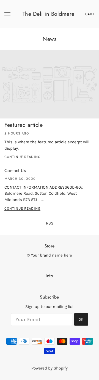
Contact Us (15, 170)
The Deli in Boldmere (49, 14)
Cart (90, 14)
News (49, 39)
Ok (81, 319)
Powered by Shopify (49, 368)
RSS (49, 223)
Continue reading (22, 157)
